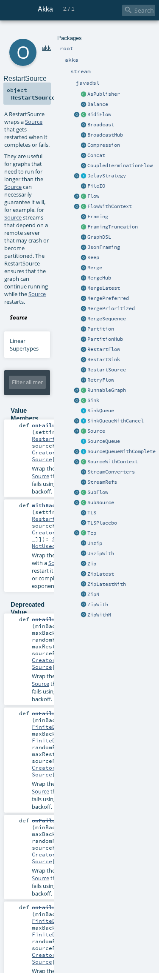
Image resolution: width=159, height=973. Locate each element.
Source (96, 431)
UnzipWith (100, 553)
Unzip (94, 543)
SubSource (100, 502)
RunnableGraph (106, 390)
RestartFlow (103, 349)
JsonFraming (103, 247)
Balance (97, 104)
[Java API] (83, 390)
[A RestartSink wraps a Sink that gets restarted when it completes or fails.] (83, 360)
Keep (93, 257)
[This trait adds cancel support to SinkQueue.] (83, 421)
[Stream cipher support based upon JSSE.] (83, 513)
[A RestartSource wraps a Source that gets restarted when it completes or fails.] (83, 370)
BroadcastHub (105, 135)
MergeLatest (103, 288)
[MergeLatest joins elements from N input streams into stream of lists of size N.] (83, 288)
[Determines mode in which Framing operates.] (83, 227)
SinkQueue (100, 411)
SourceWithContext (112, 462)
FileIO (96, 186)
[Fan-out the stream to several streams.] (83, 104)
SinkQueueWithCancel (115, 421)
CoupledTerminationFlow (120, 165)
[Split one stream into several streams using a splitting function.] (83, 554)
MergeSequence (106, 319)
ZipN (93, 594)
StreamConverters (111, 472)
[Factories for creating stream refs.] (83, 482)
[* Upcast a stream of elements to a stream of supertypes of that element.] (76, 502)
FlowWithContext (109, 206)
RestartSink (103, 359)
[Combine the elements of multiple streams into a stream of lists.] (83, 594)
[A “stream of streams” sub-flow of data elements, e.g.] (83, 492)
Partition (100, 329)
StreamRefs (102, 482)
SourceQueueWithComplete (121, 451)
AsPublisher (103, 94)
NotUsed (44, 545)
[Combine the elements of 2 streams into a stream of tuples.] (83, 564)
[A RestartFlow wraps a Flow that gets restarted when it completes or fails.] (83, 349)
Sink (93, 400)
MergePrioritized (111, 308)
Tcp (91, 533)
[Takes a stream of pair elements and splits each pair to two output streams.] (83, 543)
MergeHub (99, 278)
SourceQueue (103, 441)
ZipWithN (99, 615)
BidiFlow (99, 114)
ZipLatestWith (106, 584)
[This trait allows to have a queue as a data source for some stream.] (83, 441)
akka (48, 48)
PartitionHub (105, 339)
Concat (96, 155)
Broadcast (100, 125)
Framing (97, 217)
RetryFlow (100, 380)
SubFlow (97, 492)
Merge (94, 268)
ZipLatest (100, 574)
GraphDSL (99, 237)
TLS (91, 513)
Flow (93, 196)
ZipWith (97, 605)
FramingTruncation (112, 227)
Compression (103, 145)
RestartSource (106, 370)
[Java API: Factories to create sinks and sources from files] (83, 186)
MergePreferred (108, 298)
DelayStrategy (106, 176)
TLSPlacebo (102, 523)
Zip (91, 564)
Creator (44, 452)
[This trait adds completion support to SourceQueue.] (83, 451)
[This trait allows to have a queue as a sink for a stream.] (83, 411)
